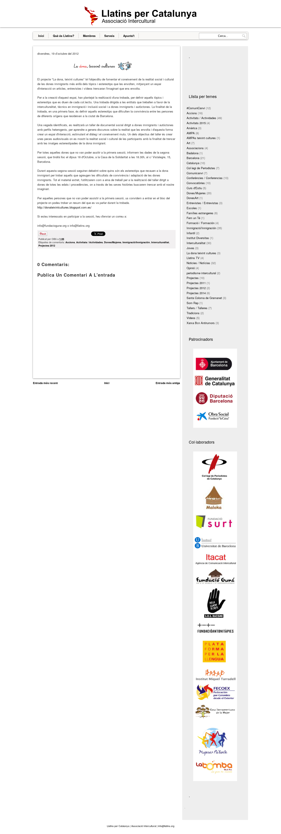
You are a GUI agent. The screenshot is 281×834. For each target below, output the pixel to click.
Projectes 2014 (196, 293)
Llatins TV (193, 258)
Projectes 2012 (46, 245)
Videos (191, 318)
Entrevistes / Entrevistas (202, 203)
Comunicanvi (195, 173)
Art (188, 143)
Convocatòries (196, 183)
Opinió (191, 268)
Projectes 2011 (196, 283)
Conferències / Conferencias (205, 178)
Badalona (192, 153)
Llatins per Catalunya (118, 826)
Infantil (191, 233)
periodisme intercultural (201, 273)
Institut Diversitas (198, 238)
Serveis (109, 36)
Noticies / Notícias (198, 263)
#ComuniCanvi (196, 108)
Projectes (193, 278)
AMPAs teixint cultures (201, 138)
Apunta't (128, 36)
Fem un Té (193, 218)
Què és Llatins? (63, 36)
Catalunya (193, 163)
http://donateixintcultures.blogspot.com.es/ (64, 207)
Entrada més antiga (168, 383)
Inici (41, 36)
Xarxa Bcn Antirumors (201, 323)
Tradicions (193, 313)
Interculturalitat (160, 242)
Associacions (195, 148)
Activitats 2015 (196, 123)
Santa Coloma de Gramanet (204, 298)
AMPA (191, 133)
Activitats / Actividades (89, 242)
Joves (190, 248)
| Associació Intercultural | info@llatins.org (151, 826)
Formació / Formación (200, 223)
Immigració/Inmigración (136, 242)
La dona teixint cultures (201, 253)
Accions (70, 242)
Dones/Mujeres (112, 242)
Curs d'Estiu (194, 188)
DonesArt (192, 198)
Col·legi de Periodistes (201, 168)
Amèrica (192, 128)
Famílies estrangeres (200, 213)
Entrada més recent (45, 383)
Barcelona (193, 158)
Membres (89, 36)
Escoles (192, 208)
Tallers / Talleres (197, 308)
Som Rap (192, 303)
